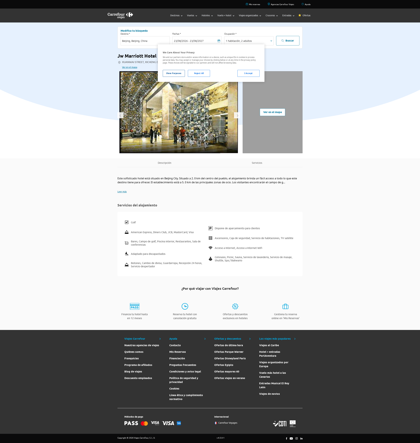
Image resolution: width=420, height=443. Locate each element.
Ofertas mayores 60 (226, 371)
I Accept (248, 73)
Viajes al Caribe (269, 345)
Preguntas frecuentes (182, 365)
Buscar (289, 40)
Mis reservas (254, 4)
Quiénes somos (133, 351)
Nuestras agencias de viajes (141, 345)
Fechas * (176, 33)
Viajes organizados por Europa (273, 364)
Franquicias (131, 358)
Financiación (177, 358)
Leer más (122, 191)
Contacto (175, 345)
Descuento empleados (138, 378)
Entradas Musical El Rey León (274, 385)
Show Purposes (173, 73)
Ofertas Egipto (223, 365)
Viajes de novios (269, 393)
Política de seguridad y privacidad (183, 380)
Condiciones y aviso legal (185, 371)
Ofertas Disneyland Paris (230, 358)
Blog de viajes (133, 371)
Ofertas (306, 15)
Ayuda (307, 4)
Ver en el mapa (129, 67)
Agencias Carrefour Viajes (282, 4)
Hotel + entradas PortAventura (269, 353)
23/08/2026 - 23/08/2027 (189, 40)
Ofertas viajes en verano (229, 378)
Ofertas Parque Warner (228, 351)
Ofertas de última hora (228, 345)
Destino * (125, 33)
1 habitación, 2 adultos (239, 40)
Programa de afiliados (138, 365)
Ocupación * (230, 33)
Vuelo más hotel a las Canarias (272, 374)
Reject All (199, 73)
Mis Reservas (177, 351)
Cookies (174, 388)
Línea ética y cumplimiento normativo (186, 397)
